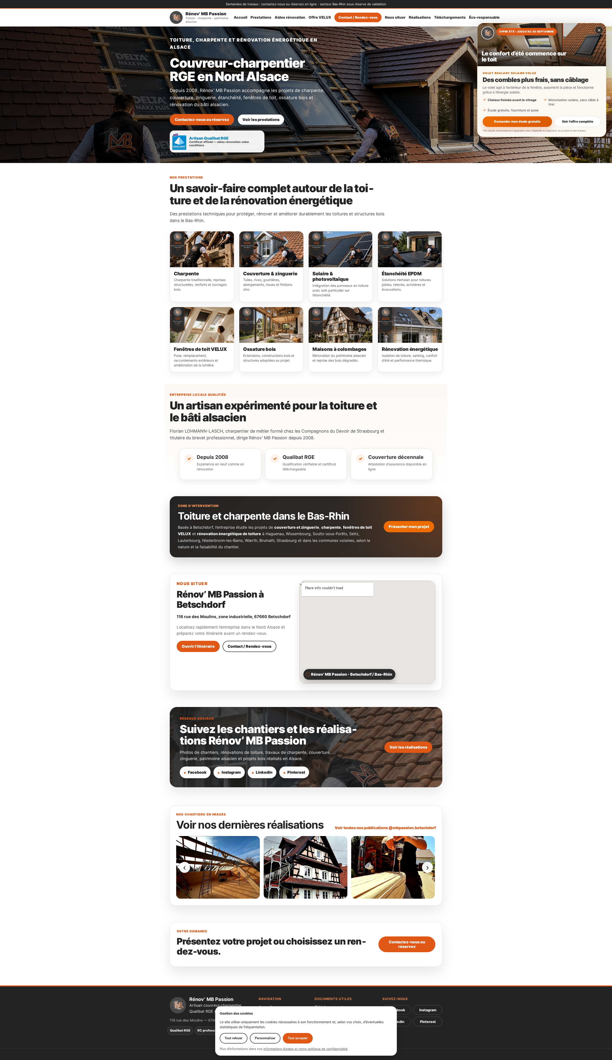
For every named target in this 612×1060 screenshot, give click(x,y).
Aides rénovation (290, 17)
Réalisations (420, 17)
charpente (331, 527)
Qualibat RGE (180, 1030)
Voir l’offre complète (577, 121)
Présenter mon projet (409, 526)
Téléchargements (450, 17)
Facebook (197, 772)
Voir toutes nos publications (385, 827)
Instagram (231, 772)
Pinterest (296, 772)
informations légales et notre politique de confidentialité (305, 1049)
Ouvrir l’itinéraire (198, 646)
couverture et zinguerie (296, 527)
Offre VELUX (320, 17)
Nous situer (395, 17)
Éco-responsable (484, 17)
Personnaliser (265, 1038)
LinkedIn (264, 772)
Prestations (261, 17)
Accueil (240, 17)
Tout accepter (298, 1038)
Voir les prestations (260, 119)
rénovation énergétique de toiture (229, 533)
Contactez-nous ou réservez (202, 119)
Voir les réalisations (408, 747)
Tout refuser (233, 1038)
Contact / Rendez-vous (358, 17)
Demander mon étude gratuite (517, 121)
